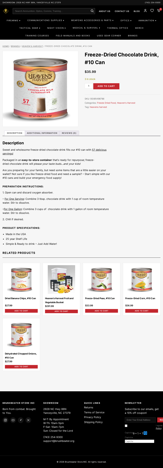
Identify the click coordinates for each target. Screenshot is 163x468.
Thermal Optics (117, 28)
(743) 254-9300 (152, 2)
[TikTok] (21, 420)
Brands (133, 35)
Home (6, 46)
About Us (104, 11)
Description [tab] (14, 133)
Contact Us (122, 11)
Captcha (129, 432)
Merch (139, 28)
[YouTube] (13, 420)
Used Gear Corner (109, 35)
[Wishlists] (152, 11)
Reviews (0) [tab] (69, 133)
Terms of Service (94, 412)
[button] (146, 433)
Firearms (12, 20)
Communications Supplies (44, 20)
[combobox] (54, 11)
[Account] (145, 11)
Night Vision (55, 28)
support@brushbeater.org (58, 440)
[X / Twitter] (28, 420)
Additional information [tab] (42, 133)
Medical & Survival (85, 28)
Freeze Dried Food (106, 103)
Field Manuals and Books (73, 35)
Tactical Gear (28, 28)
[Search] (92, 11)
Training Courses (37, 35)
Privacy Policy (92, 417)
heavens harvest (98, 107)
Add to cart (106, 86)
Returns (88, 407)
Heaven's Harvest (32, 46)
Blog (137, 11)
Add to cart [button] (21, 311)
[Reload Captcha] (145, 433)
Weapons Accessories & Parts (91, 20)
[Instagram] (5, 420)
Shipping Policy (93, 422)
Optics (124, 20)
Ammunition (146, 20)
